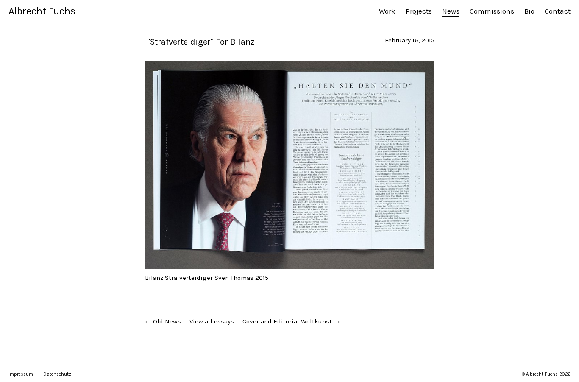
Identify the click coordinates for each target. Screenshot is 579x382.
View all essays (211, 321)
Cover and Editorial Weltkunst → (291, 321)
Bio (529, 11)
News (450, 11)
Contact (558, 11)
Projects (419, 11)
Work (387, 11)
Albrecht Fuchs (41, 11)
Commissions (492, 11)
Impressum (20, 374)
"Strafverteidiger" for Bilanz (199, 42)
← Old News (163, 321)
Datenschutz (57, 374)
